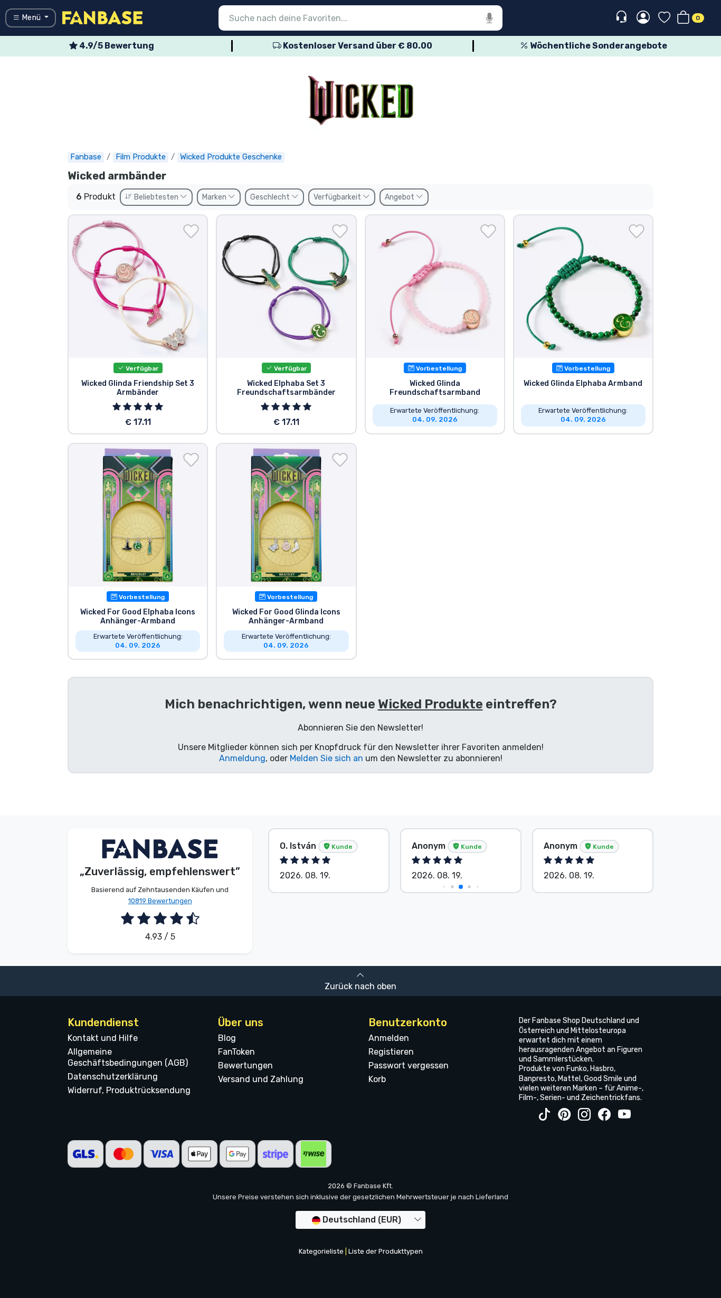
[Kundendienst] (622, 17)
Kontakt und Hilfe (103, 1038)
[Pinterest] (564, 1114)
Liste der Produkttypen (385, 1251)
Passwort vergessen (408, 1065)
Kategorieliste (321, 1251)
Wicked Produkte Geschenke (231, 157)
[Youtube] (624, 1114)
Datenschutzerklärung (113, 1077)
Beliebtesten (156, 197)
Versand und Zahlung (260, 1079)
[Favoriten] (664, 18)
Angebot (400, 197)
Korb (377, 1079)
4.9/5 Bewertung (116, 46)
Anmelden (388, 1038)
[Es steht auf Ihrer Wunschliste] (191, 231)
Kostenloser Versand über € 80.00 (356, 46)
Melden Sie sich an (326, 758)
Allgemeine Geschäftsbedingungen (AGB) (128, 1057)
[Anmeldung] (643, 18)
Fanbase (85, 157)
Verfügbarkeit (338, 197)
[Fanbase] (102, 17)
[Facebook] (604, 1114)
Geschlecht (270, 197)
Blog (227, 1038)
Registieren (391, 1052)
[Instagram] (584, 1114)
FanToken (236, 1052)
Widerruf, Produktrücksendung (129, 1090)
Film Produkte (141, 157)
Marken (215, 197)
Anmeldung (242, 758)
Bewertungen (245, 1065)
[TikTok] (544, 1114)
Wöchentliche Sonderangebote (597, 46)
